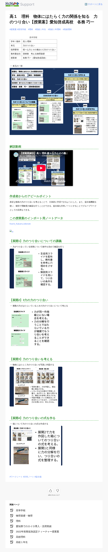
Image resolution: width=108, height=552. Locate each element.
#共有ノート (28, 477)
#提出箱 (38, 477)
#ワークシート (16, 477)
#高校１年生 (40, 29)
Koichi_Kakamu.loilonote (20, 224)
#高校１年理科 (54, 29)
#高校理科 (67, 29)
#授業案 (13, 29)
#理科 (30, 29)
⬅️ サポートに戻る (94, 4)
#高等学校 (21, 29)
